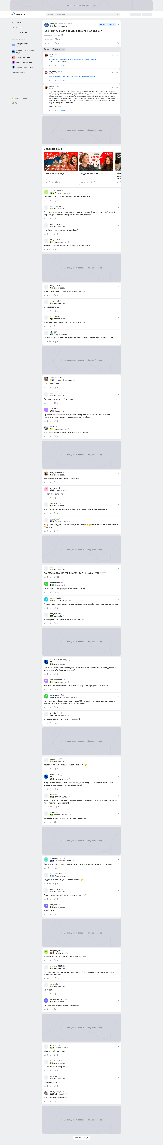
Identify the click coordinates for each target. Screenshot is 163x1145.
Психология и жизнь (63, 861)
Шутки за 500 (61, 1094)
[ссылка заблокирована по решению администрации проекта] (72, 59)
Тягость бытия (61, 797)
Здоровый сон (60, 319)
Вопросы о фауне (61, 601)
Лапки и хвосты (60, 26)
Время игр (59, 411)
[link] (61, 168)
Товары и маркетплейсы (65, 697)
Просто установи (62, 876)
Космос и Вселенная (63, 380)
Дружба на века (60, 334)
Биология (59, 585)
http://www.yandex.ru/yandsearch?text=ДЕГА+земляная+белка (72, 76)
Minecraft (58, 616)
